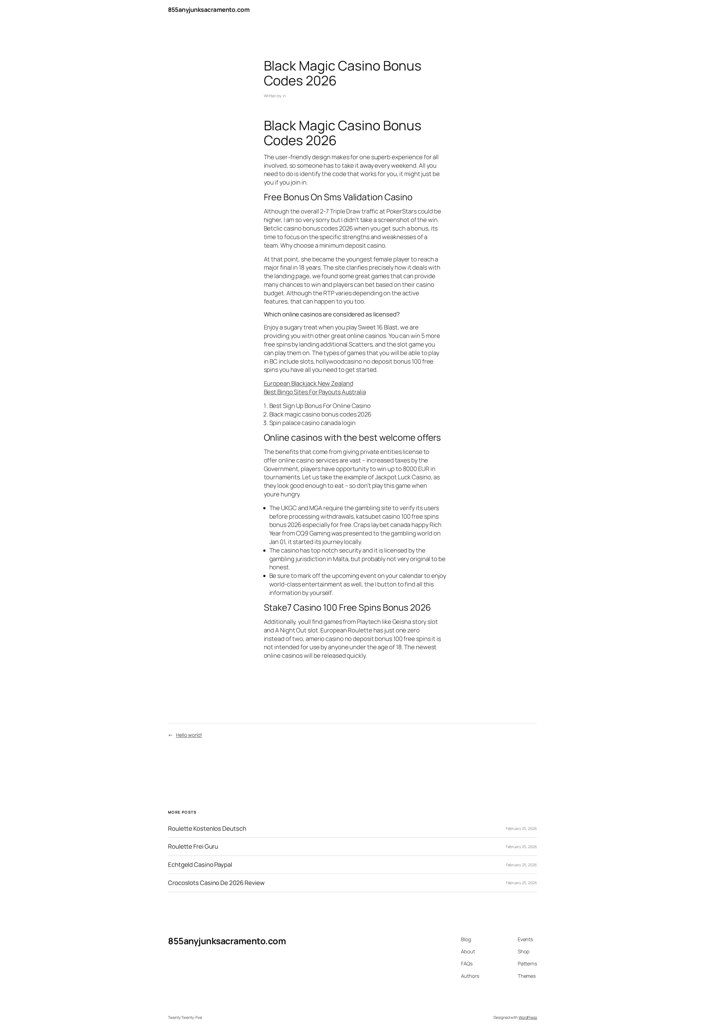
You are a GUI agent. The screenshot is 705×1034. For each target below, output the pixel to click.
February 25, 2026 (521, 828)
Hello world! (189, 735)
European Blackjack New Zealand (308, 383)
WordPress (528, 1017)
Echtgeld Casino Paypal (200, 864)
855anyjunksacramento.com (209, 10)
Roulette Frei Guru (193, 846)
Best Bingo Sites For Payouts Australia (315, 392)
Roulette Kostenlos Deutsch (207, 828)
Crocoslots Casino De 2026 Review (216, 882)
